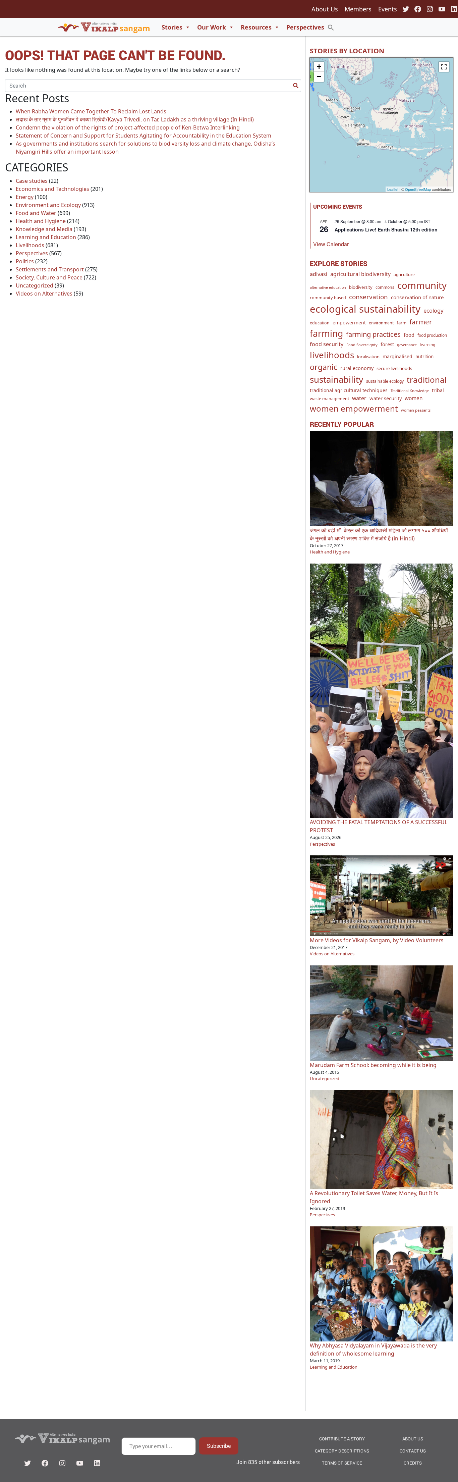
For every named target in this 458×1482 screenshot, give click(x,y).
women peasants (416, 410)
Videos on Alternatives (44, 293)
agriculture (404, 274)
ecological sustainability (365, 309)
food (409, 334)
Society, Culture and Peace (49, 277)
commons (385, 287)
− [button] (319, 76)
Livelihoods (30, 245)
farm (401, 323)
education (320, 323)
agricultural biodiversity (360, 274)
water (359, 398)
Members (358, 9)
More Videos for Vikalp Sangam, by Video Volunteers (377, 940)
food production (432, 335)
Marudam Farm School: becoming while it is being (373, 1065)
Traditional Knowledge (410, 390)
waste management (329, 399)
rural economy (357, 368)
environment (381, 323)
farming (326, 333)
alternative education (328, 287)
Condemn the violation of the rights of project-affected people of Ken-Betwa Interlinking (128, 127)
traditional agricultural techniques (349, 390)
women (414, 398)
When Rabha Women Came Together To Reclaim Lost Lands (91, 111)
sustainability (336, 379)
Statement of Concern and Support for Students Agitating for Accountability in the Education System (143, 135)
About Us (324, 9)
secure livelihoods (394, 368)
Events (387, 9)
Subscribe (219, 1445)
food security (326, 344)
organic (323, 367)
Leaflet (392, 189)
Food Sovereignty (362, 344)
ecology (433, 310)
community (422, 285)
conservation (368, 297)
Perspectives (305, 27)
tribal (438, 390)
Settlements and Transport (50, 269)
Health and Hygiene (41, 221)
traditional (427, 379)
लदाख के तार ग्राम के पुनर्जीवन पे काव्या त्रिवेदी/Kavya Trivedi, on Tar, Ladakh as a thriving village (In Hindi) (135, 119)
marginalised (397, 356)
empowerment (349, 322)
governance (407, 344)
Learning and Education (46, 237)
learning (427, 344)
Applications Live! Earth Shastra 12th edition (386, 229)
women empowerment (354, 408)
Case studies (32, 180)
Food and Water (36, 213)
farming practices (373, 334)
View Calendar (331, 244)
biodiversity (361, 287)
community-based (328, 298)
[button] (331, 27)
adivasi (318, 274)
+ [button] (319, 66)
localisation (368, 357)
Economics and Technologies (52, 189)
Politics (25, 261)
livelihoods (332, 355)
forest (387, 344)
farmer (420, 321)
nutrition (424, 357)
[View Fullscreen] (444, 67)
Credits (413, 1463)
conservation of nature (417, 297)
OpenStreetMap (418, 189)
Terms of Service (342, 1463)
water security (385, 398)
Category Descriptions (342, 1450)
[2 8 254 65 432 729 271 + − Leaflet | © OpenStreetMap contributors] (381, 125)
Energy (25, 197)
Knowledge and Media (44, 229)
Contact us (413, 1450)
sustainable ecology (385, 381)
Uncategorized (34, 285)
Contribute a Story (342, 1438)
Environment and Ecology (48, 205)
